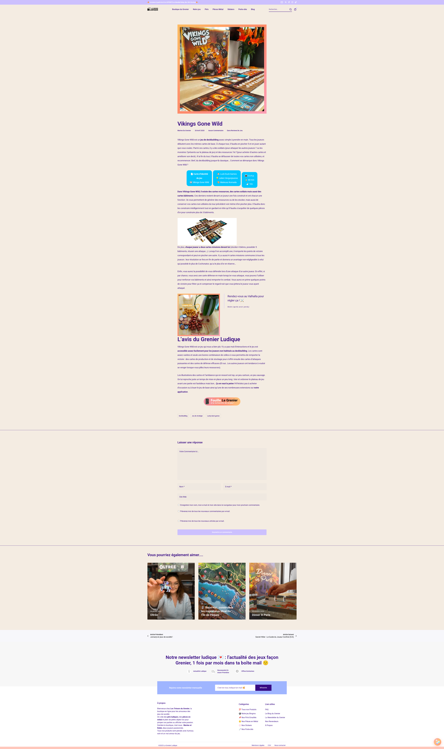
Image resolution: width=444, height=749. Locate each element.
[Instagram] (292, 2)
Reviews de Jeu (237, 130)
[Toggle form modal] (282, 2)
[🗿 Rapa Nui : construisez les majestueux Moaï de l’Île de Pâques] (222, 591)
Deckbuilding (183, 416)
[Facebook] (289, 2)
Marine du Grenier (184, 130)
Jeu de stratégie (197, 416)
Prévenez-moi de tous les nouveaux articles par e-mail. (202, 521)
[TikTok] (296, 2)
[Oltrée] (171, 591)
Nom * (182, 487)
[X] (286, 2)
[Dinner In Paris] (273, 591)
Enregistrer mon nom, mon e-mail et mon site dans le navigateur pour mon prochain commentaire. (220, 505)
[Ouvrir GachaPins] (437, 742)
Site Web (183, 497)
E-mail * (228, 487)
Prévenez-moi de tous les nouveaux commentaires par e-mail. (205, 511)
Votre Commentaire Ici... (189, 451)
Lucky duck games (213, 416)
